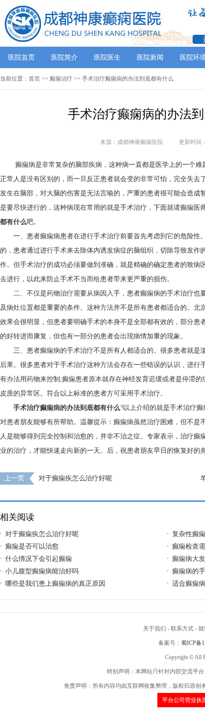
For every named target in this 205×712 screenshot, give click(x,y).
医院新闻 (150, 57)
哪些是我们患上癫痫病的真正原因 (55, 583)
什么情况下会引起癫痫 (38, 558)
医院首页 (21, 57)
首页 (34, 78)
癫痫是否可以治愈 (32, 546)
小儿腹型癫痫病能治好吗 (42, 571)
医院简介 (64, 57)
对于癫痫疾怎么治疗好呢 (75, 478)
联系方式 (182, 628)
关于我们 (154, 628)
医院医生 (107, 57)
